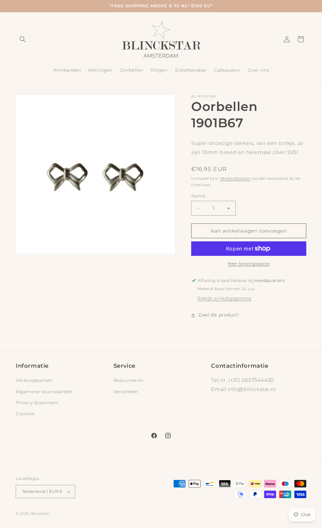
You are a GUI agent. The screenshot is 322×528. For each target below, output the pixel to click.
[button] (23, 39)
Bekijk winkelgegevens (224, 298)
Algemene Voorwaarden (44, 391)
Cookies (25, 413)
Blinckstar (40, 513)
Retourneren (128, 380)
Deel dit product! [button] (218, 315)
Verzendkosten (235, 178)
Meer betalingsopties (249, 263)
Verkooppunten (34, 380)
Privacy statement (37, 402)
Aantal (198, 195)
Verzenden (126, 391)
